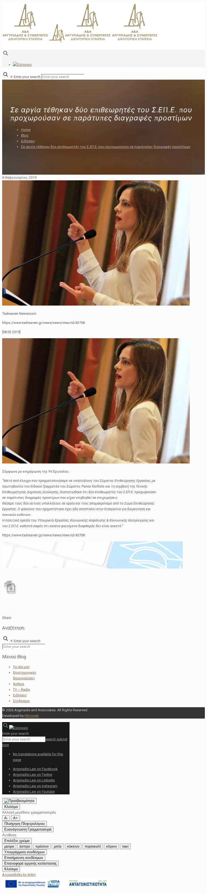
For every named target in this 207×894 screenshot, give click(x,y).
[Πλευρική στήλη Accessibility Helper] (19, 801)
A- (6, 818)
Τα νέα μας (21, 667)
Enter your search (27, 77)
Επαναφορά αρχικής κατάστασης (30, 863)
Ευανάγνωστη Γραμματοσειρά (27, 829)
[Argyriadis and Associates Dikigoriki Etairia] (80, 41)
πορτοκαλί (93, 846)
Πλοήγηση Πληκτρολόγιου (24, 824)
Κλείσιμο (11, 807)
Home (25, 130)
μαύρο (9, 846)
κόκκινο (73, 846)
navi (125, 846)
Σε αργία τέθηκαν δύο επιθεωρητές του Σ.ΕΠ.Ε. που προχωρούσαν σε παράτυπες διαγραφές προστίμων (105, 147)
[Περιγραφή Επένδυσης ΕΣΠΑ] (56, 889)
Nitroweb (32, 716)
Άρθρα (18, 684)
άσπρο (24, 846)
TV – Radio (21, 690)
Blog (24, 135)
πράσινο (42, 846)
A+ (15, 818)
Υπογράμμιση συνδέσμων (24, 852)
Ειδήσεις (28, 141)
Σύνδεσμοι (21, 701)
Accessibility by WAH (19, 875)
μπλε (58, 846)
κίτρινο (111, 846)
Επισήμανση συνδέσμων (23, 858)
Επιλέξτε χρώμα (17, 841)
